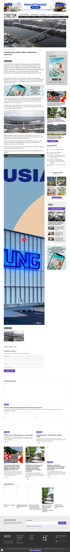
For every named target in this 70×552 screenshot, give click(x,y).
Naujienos (6, 404)
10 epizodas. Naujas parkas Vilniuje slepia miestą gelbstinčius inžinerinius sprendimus (60, 239)
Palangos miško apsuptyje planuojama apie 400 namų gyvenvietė (23, 407)
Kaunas (5, 346)
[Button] (60, 79)
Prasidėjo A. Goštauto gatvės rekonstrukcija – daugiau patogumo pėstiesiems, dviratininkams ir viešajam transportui (56, 121)
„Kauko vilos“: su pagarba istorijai (56, 149)
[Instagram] (43, 540)
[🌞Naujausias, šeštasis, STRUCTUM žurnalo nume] (61, 191)
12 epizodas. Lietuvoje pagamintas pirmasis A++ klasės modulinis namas (59, 228)
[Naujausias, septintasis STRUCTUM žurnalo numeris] (51, 191)
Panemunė (11, 346)
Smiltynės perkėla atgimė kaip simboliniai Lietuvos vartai (55, 153)
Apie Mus (32, 535)
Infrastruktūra (50, 89)
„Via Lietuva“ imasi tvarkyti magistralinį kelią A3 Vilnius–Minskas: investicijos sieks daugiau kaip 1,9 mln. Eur (56, 104)
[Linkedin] (7, 61)
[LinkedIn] (45, 537)
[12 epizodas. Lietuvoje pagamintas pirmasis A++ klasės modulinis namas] (51, 228)
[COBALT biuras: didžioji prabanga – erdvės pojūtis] (19, 424)
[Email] (11, 61)
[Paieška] (62, 14)
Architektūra (50, 462)
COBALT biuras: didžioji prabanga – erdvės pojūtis (18, 435)
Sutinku (31, 550)
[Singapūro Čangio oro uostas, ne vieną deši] (51, 181)
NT (17, 541)
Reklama (31, 537)
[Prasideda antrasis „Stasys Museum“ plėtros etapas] (51, 424)
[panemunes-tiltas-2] (9, 335)
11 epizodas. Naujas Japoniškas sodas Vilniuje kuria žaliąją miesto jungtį (59, 234)
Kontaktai (32, 539)
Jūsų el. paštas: (28, 520)
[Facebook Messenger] (9, 61)
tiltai (15, 346)
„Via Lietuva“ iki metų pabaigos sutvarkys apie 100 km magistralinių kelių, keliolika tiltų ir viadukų (55, 137)
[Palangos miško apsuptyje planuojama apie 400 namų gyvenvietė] (35, 394)
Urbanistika (20, 542)
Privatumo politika (37, 550)
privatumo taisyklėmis (36, 526)
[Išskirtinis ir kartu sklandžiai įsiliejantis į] (61, 181)
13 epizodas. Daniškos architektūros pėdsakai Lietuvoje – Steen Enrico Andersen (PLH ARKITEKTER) (56, 223)
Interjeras (20, 537)
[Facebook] (5, 61)
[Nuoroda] (10, 16)
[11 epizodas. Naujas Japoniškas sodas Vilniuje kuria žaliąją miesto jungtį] (51, 233)
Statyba (19, 539)
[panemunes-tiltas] (19, 335)
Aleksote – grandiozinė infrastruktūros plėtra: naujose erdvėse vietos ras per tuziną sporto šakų (57, 156)
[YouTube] (46, 540)
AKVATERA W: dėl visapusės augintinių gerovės (57, 165)
